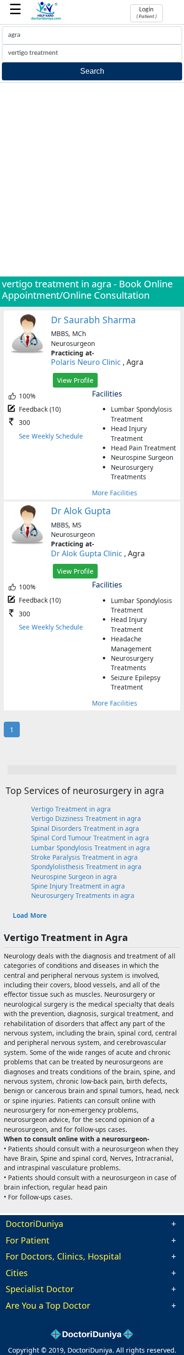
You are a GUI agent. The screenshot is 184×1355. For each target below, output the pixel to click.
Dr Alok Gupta (81, 510)
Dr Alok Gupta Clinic (86, 553)
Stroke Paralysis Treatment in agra (84, 857)
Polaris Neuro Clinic (86, 362)
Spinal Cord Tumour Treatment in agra (90, 837)
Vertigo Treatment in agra (71, 808)
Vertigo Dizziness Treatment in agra (86, 818)
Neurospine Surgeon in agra (74, 876)
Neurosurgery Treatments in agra (82, 895)
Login (146, 12)
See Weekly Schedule (51, 436)
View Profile (75, 380)
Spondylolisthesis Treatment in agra (86, 866)
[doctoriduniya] (46, 19)
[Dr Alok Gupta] (27, 542)
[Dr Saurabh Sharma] (27, 351)
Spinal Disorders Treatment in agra (85, 828)
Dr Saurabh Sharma (93, 319)
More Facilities (114, 492)
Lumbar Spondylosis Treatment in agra (90, 847)
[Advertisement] (92, 179)
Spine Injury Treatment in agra (78, 885)
